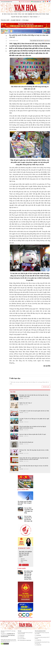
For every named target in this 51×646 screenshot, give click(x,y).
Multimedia (35, 16)
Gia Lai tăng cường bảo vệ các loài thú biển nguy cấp (28, 518)
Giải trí (34, 13)
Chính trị (5, 13)
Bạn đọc (21, 16)
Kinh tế (40, 13)
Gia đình (26, 13)
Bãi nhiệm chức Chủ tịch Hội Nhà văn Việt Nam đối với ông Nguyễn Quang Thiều (33, 395)
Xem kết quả (25, 564)
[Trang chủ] (2, 14)
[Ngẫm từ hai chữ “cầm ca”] (14, 405)
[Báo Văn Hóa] (25, 625)
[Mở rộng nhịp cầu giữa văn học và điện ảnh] (14, 452)
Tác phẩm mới (23, 489)
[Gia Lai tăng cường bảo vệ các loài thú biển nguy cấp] (20, 517)
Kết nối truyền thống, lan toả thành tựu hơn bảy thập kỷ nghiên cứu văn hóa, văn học (32, 427)
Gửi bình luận (46, 386)
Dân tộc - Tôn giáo (45, 13)
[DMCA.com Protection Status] (5, 643)
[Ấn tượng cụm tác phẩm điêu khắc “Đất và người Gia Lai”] (25, 495)
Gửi (20, 564)
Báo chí (12, 13)
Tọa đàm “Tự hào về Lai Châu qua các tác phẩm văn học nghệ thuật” (34, 419)
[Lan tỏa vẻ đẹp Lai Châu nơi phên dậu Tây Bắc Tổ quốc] (14, 437)
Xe (28, 16)
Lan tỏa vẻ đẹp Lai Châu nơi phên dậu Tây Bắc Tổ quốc (32, 434)
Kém (22, 561)
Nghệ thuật (30, 13)
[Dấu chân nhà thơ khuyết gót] (14, 444)
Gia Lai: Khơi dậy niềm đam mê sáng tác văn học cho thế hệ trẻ (33, 466)
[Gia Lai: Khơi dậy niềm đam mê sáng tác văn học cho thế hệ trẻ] (14, 468)
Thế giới (31, 16)
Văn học (21, 398)
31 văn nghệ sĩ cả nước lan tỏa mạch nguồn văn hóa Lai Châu (34, 411)
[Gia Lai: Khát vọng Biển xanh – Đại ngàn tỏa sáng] (20, 509)
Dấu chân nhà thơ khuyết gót (26, 442)
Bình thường (24, 560)
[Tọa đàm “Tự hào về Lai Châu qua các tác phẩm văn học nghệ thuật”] (14, 421)
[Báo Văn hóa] (25, 7)
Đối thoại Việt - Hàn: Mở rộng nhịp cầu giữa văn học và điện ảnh (34, 450)
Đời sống (37, 13)
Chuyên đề (13, 16)
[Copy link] (6, 43)
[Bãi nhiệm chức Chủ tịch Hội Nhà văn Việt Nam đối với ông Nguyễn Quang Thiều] (14, 397)
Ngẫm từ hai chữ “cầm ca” (25, 403)
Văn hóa (8, 13)
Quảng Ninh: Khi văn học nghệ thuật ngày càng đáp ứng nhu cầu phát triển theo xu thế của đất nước (33, 458)
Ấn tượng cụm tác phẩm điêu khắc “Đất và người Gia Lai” (25, 503)
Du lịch (23, 13)
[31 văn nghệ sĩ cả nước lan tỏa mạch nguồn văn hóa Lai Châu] (14, 413)
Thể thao (19, 13)
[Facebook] (6, 35)
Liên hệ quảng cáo (37, 1)
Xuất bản (15, 13)
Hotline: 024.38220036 (26, 1)
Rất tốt (23, 559)
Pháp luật (17, 16)
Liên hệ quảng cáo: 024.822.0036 (25, 640)
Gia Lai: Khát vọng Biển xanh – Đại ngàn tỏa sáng (28, 510)
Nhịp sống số (25, 16)
